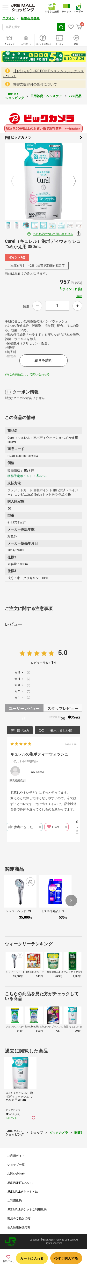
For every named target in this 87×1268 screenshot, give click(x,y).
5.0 (63, 653)
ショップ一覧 (16, 1164)
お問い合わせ (16, 1173)
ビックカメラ (20, 137)
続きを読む (44, 360)
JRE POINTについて (20, 1182)
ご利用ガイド (16, 1155)
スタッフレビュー (62, 709)
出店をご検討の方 (18, 1218)
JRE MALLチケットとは (22, 1191)
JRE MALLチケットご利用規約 (27, 1209)
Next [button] (72, 181)
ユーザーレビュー (24, 709)
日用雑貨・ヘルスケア (46, 96)
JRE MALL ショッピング (14, 95)
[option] (43, 181)
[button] (71, 901)
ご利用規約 (14, 1200)
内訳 (79, 296)
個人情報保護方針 (18, 1227)
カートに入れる (32, 1258)
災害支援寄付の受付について (35, 84)
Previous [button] (15, 181)
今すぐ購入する (66, 1258)
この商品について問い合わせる (53, 234)
